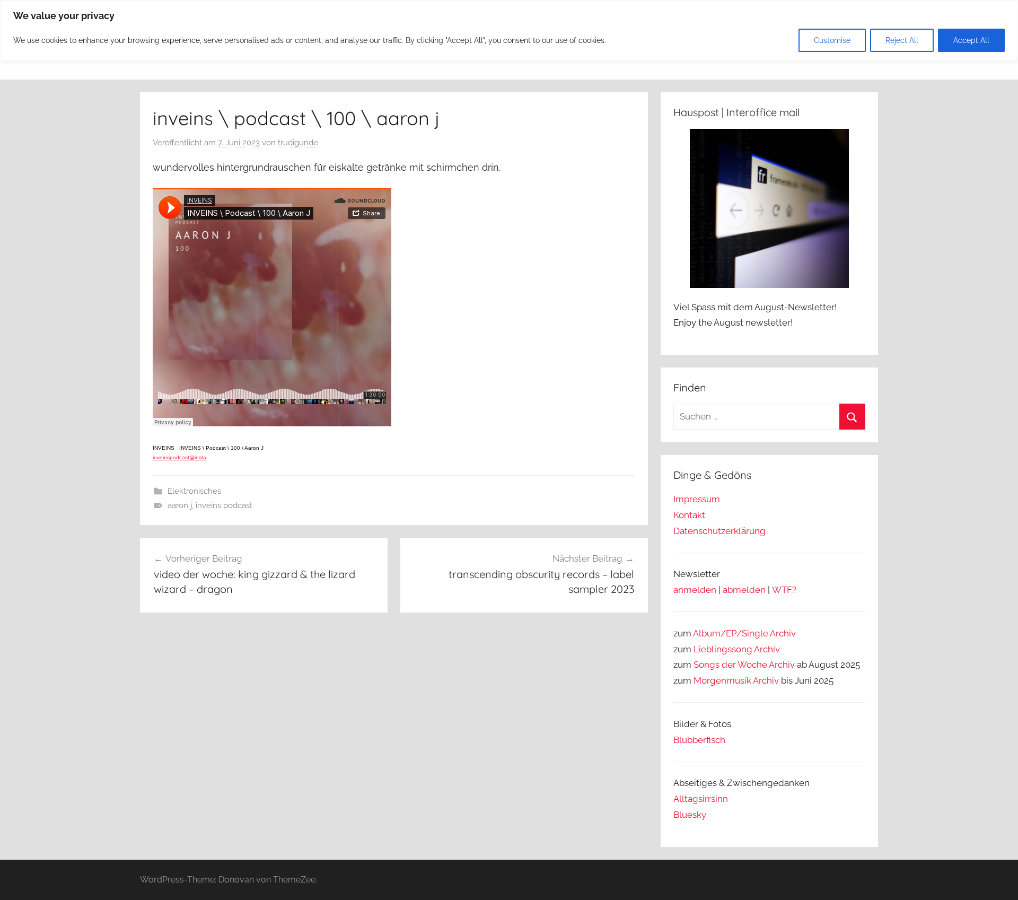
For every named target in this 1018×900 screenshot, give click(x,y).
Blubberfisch (699, 740)
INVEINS (163, 448)
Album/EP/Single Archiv (744, 633)
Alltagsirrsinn (700, 798)
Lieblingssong (723, 649)
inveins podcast (224, 505)
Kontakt (689, 515)
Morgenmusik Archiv (736, 680)
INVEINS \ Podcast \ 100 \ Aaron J (221, 448)
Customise (832, 40)
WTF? (784, 589)
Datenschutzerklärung (719, 531)
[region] (509, 30)
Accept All (971, 40)
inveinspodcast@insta (179, 457)
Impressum (696, 499)
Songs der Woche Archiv (744, 664)
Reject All (901, 40)
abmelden (744, 589)
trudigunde (298, 142)
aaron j (180, 505)
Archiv (767, 649)
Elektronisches (194, 491)
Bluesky (689, 814)
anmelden (694, 589)
